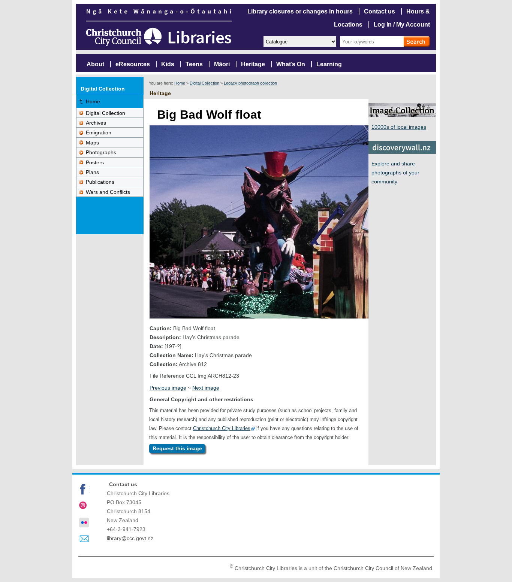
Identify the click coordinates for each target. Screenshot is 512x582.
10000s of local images (398, 127)
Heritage (253, 64)
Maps (92, 143)
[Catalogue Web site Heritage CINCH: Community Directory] (299, 41)
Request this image (177, 449)
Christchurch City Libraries (221, 428)
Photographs (101, 152)
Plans (92, 172)
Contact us (379, 11)
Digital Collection (204, 83)
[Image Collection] (402, 115)
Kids (167, 64)
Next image (205, 388)
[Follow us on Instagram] (84, 506)
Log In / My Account (402, 24)
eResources (132, 64)
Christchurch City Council (363, 568)
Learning (329, 64)
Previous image (168, 388)
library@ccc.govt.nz (130, 538)
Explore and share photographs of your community (395, 173)
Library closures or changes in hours (300, 11)
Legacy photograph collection (250, 83)
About (95, 64)
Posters (95, 162)
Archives (96, 123)
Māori (222, 64)
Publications (100, 182)
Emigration (98, 132)
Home (179, 83)
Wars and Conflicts (108, 192)
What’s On (290, 64)
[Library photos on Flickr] (84, 522)
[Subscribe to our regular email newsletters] (84, 539)
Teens (194, 64)
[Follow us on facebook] (84, 489)
